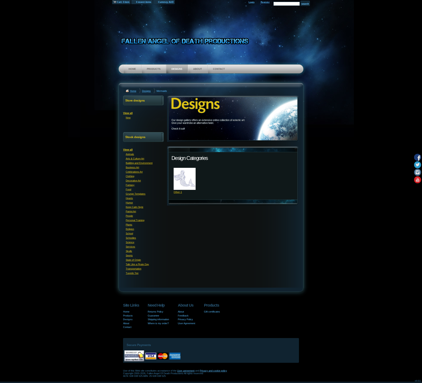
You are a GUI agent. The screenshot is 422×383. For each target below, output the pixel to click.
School (129, 233)
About (197, 69)
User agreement (186, 370)
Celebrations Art (134, 171)
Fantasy (130, 185)
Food (128, 189)
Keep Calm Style (134, 207)
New (128, 117)
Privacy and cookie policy (213, 370)
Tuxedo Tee (132, 273)
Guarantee (153, 315)
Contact (219, 69)
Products (153, 69)
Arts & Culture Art (135, 158)
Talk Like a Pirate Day (137, 264)
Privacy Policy (185, 319)
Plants (129, 224)
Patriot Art (131, 211)
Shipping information (158, 319)
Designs (176, 69)
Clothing (130, 176)
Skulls (129, 251)
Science (130, 242)
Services (130, 246)
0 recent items (143, 2)
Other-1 (178, 192)
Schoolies (131, 238)
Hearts (129, 198)
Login (252, 2)
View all (128, 113)
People (129, 216)
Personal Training (135, 220)
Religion (130, 229)
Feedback (183, 315)
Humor (129, 202)
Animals (130, 154)
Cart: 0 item (123, 2)
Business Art (132, 167)
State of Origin (133, 260)
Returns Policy (155, 311)
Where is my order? (158, 323)
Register (265, 2)
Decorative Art (133, 180)
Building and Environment (139, 163)
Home (132, 69)
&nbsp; (185, 179)
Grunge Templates (136, 193)
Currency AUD (165, 2)
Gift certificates (212, 311)
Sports (129, 255)
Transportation (133, 268)
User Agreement (186, 323)
